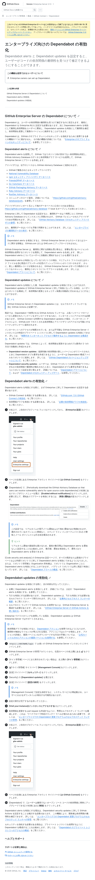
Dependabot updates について (23, 280)
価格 (50, 871)
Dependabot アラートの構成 (44, 569)
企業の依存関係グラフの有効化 (73, 402)
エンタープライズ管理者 (15, 16)
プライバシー (34, 871)
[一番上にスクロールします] (89, 874)
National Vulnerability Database (23, 173)
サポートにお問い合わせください (20, 855)
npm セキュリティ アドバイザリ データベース (29, 177)
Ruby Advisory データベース (22, 191)
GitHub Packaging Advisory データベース (28, 187)
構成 (29, 16)
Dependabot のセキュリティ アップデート (40, 373)
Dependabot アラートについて (21, 272)
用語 (25, 871)
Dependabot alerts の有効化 (24, 381)
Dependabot (54, 16)
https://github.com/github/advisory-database (26, 208)
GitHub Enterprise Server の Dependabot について (41, 116)
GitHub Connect (40, 16)
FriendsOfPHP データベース (21, 180)
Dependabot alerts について (21, 149)
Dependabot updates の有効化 (26, 578)
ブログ (76, 871)
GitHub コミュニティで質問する (20, 852)
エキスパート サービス (62, 871)
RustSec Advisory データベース (23, 194)
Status (43, 871)
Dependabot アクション (48, 628)
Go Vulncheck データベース (21, 184)
